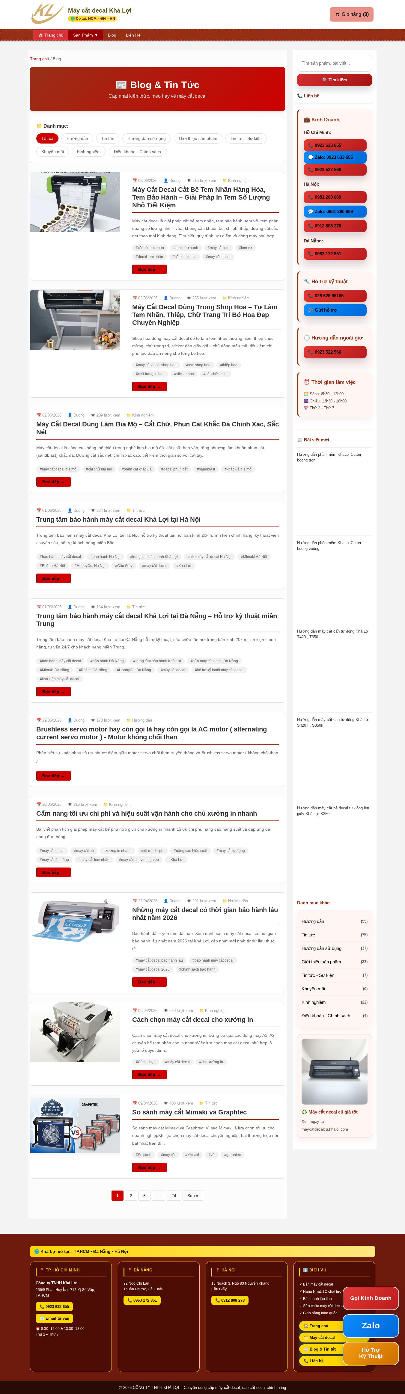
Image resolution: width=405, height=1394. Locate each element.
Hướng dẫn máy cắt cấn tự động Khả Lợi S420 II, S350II (333, 722)
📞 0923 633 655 (324, 145)
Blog (112, 35)
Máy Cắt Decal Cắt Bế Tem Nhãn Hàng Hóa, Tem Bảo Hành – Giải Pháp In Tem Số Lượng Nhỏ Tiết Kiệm (201, 197)
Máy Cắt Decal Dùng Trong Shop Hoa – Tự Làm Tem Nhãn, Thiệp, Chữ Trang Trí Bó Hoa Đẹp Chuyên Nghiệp (205, 314)
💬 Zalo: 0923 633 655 (330, 157)
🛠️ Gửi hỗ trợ (322, 310)
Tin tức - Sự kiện (246, 138)
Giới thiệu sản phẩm (198, 138)
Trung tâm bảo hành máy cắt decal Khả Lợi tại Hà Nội (118, 519)
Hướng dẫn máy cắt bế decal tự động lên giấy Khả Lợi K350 (333, 811)
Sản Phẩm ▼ (85, 35)
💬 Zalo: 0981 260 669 (330, 211)
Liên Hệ (133, 35)
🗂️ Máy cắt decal (319, 1337)
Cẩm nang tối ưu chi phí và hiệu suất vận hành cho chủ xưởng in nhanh (146, 813)
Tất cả (47, 138)
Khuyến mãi (52, 151)
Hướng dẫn (77, 138)
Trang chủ (39, 58)
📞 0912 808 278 (324, 225)
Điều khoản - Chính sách (137, 151)
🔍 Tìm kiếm (334, 79)
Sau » (192, 1195)
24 (173, 1195)
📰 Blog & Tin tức (320, 1349)
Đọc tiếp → (149, 269)
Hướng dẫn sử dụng (146, 138)
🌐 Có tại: (92, 18)
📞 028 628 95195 (326, 295)
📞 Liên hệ (313, 1361)
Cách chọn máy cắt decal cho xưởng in (192, 1019)
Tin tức (107, 138)
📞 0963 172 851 (324, 253)
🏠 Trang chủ (316, 1326)
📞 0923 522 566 (324, 169)
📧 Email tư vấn (54, 1318)
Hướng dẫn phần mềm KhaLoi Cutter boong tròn (329, 457)
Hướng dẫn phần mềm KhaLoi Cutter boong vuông (329, 545)
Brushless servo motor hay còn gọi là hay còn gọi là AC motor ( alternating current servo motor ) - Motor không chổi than (151, 733)
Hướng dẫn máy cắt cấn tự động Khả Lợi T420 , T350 (333, 634)
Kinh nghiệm (89, 151)
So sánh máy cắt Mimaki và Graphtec (189, 1112)
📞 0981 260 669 (324, 197)
